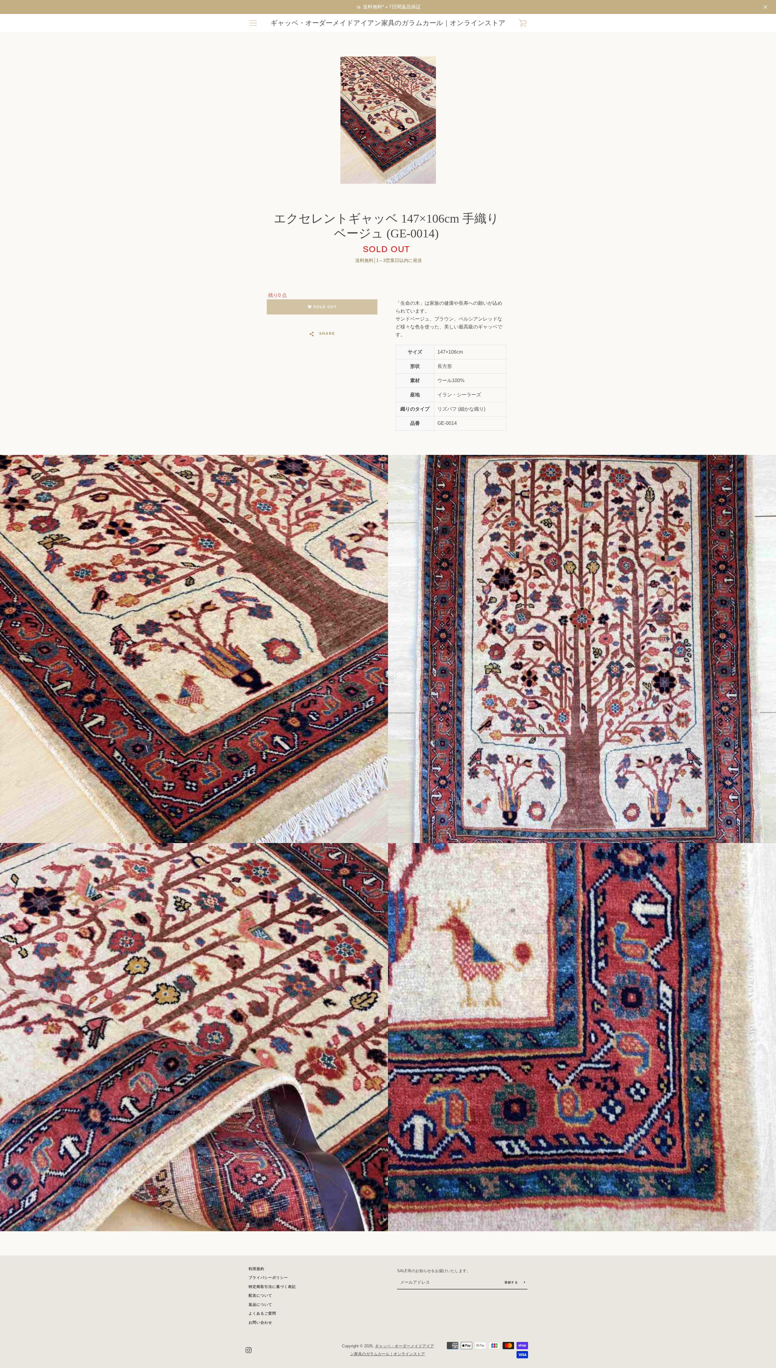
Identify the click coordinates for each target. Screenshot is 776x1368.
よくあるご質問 (262, 1313)
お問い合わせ (260, 1322)
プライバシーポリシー (268, 1278)
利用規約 (256, 1269)
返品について (260, 1304)
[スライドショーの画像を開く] (388, 120)
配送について (260, 1295)
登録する (511, 1282)
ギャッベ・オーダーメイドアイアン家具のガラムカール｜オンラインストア (388, 23)
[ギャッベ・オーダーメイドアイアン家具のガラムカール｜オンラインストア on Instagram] (249, 1349)
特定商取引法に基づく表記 (272, 1287)
